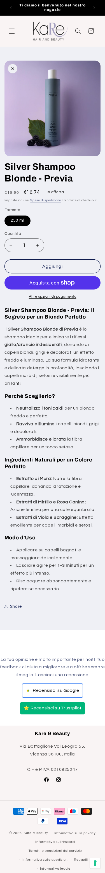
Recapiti (81, 859)
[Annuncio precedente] (10, 7)
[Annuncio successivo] (94, 7)
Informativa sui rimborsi (55, 841)
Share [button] (16, 606)
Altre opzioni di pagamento (52, 296)
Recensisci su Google (52, 690)
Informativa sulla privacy (75, 833)
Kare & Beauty (36, 832)
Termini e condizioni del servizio (55, 850)
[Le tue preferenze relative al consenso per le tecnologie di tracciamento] (95, 863)
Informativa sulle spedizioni (45, 859)
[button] (11, 31)
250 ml (17, 220)
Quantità (12, 234)
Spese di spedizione (45, 200)
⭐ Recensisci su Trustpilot (52, 708)
